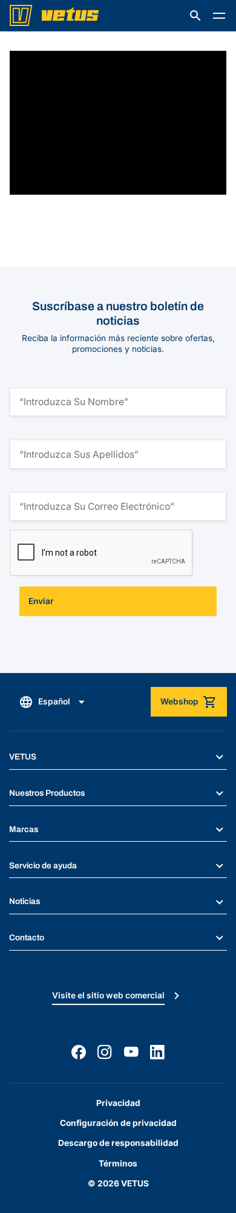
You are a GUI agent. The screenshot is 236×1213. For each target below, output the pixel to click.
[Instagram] (104, 1052)
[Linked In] (157, 1052)
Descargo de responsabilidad (118, 1143)
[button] (195, 15)
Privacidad (118, 1103)
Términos (118, 1163)
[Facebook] (78, 1052)
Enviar (40, 601)
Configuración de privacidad (118, 1123)
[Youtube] (131, 1052)
